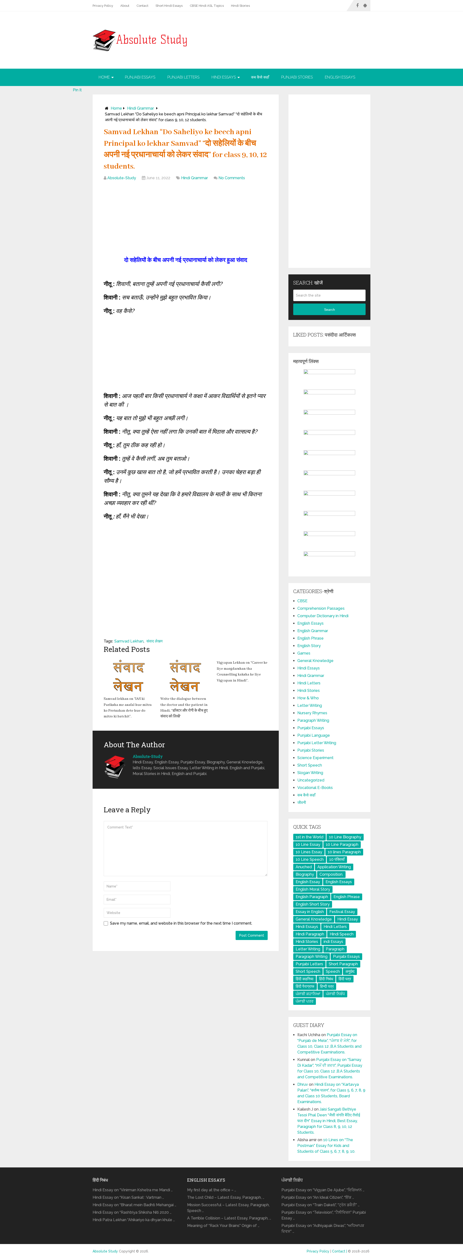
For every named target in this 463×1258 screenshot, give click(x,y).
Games (303, 653)
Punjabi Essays (140, 77)
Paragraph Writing (313, 720)
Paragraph (335, 949)
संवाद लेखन (154, 641)
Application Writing (334, 867)
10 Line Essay (308, 844)
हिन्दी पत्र (327, 986)
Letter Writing (309, 705)
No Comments (231, 178)
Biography (305, 874)
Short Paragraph (343, 964)
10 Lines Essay (309, 852)
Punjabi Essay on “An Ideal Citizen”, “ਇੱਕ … (317, 1197)
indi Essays (333, 941)
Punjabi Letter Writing (316, 743)
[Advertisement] (186, 219)
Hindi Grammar (140, 108)
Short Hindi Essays (169, 5)
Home (104, 77)
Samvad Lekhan (128, 641)
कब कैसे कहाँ (260, 77)
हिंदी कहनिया (304, 979)
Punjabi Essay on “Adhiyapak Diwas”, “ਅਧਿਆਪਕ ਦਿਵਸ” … (322, 1228)
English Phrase (310, 638)
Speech (333, 971)
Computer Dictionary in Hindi (322, 616)
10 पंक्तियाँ (337, 859)
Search (329, 309)
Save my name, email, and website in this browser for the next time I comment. (181, 923)
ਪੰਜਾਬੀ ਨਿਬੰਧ (335, 994)
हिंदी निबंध (326, 979)
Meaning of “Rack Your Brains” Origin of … (223, 1225)
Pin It (77, 90)
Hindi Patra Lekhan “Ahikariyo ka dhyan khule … (134, 1220)
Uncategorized (310, 780)
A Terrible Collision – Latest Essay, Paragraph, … (229, 1218)
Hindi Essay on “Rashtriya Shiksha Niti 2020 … (132, 1212)
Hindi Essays (223, 77)
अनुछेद (349, 971)
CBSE (302, 601)
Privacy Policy (103, 5)
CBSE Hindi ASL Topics (207, 5)
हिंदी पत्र (345, 979)
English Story (309, 645)
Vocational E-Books (315, 787)
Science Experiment (315, 757)
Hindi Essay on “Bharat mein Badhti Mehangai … (134, 1205)
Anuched (304, 867)
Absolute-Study (121, 178)
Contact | (340, 1251)
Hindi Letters (308, 683)
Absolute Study (105, 1251)
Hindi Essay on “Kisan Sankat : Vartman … (128, 1197)
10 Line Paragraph (342, 844)
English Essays (340, 77)
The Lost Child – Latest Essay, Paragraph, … (225, 1197)
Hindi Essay (347, 919)
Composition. (331, 874)
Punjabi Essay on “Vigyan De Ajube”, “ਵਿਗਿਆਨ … (322, 1190)
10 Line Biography (345, 837)
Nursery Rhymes (312, 713)
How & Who (308, 698)
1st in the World (309, 837)
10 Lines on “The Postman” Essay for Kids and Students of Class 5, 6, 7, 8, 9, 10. (326, 1146)
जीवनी (301, 802)
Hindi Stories (240, 5)
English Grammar (312, 631)
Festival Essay (342, 911)
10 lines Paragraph (344, 852)
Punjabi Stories (297, 77)
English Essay (308, 882)
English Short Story (313, 904)
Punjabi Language (313, 735)
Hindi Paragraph (310, 934)
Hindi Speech (342, 934)
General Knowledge (315, 660)
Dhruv (302, 1084)
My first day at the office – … (211, 1190)
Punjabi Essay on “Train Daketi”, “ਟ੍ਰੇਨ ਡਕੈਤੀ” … (320, 1205)
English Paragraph (312, 896)
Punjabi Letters (183, 77)
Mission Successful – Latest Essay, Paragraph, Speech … (228, 1208)
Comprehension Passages (321, 608)
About (124, 5)
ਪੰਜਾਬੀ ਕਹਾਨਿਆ (308, 994)
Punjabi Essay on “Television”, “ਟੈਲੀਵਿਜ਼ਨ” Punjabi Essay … (323, 1215)
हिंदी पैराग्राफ (305, 986)
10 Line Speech (310, 859)
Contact (142, 5)
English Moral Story (313, 889)
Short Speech (309, 765)
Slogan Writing (310, 772)
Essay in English (310, 911)
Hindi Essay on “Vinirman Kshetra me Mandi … (133, 1190)
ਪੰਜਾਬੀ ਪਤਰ (304, 1001)
